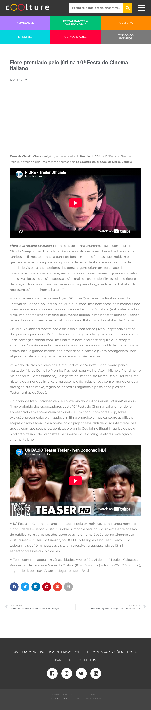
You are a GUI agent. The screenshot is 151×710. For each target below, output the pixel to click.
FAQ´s (132, 652)
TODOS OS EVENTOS (126, 37)
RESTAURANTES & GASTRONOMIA (75, 23)
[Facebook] (52, 673)
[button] (14, 586)
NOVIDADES (25, 22)
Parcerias (64, 660)
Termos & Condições (105, 652)
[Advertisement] (75, 122)
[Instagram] (66, 673)
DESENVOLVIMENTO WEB (65, 698)
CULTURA (126, 22)
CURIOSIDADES (75, 36)
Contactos (86, 660)
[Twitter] (81, 673)
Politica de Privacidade (61, 652)
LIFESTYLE (25, 36)
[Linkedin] (95, 673)
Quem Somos (25, 652)
